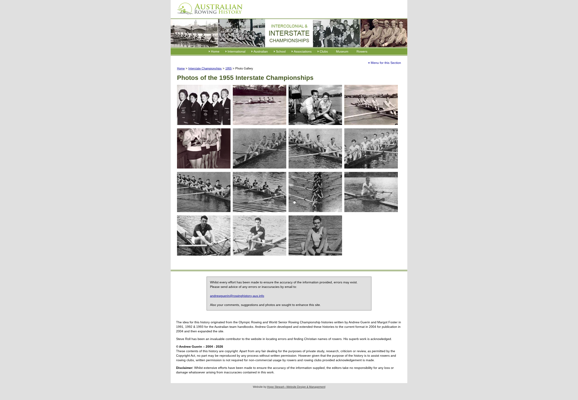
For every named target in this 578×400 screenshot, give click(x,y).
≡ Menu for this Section (384, 63)
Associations (303, 51)
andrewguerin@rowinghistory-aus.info (237, 296)
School (281, 51)
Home (215, 51)
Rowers (362, 51)
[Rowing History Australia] (208, 16)
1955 (228, 68)
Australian (261, 51)
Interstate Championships (205, 68)
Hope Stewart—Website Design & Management (296, 386)
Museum (342, 51)
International (236, 51)
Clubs (324, 51)
